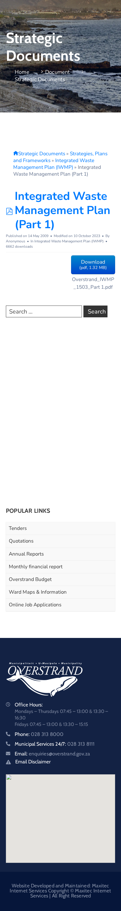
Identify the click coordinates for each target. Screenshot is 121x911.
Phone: (39, 734)
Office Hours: (29, 705)
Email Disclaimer (33, 762)
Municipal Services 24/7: (55, 744)
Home (22, 72)
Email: (52, 754)
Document (57, 72)
